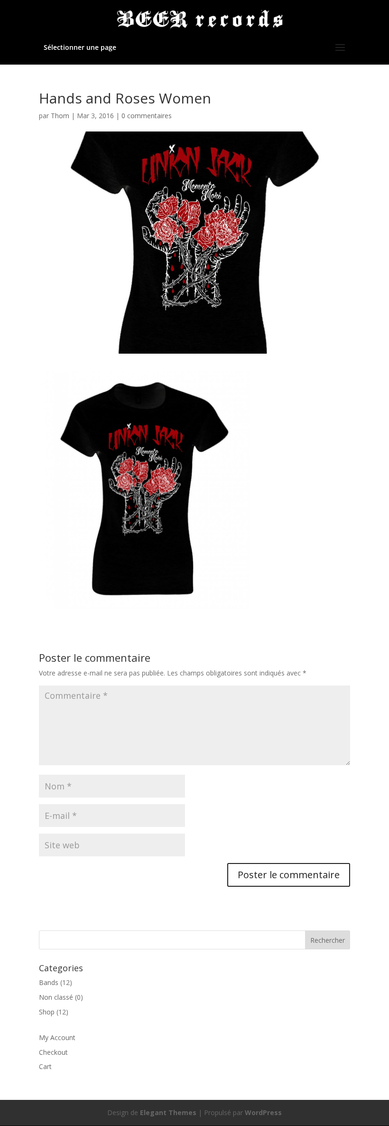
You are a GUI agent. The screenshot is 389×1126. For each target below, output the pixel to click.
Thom (60, 115)
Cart (45, 1066)
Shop (47, 1011)
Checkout (53, 1052)
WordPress (263, 1112)
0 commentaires (146, 115)
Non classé (56, 997)
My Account (57, 1037)
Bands (48, 982)
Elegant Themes (168, 1112)
